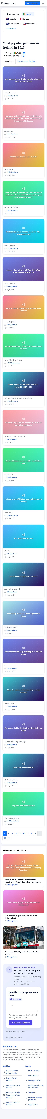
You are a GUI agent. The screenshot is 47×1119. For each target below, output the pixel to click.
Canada (26, 19)
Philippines (31, 24)
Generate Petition (22, 1023)
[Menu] (43, 3)
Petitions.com (8, 3)
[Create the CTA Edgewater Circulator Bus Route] (23, 943)
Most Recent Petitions (26, 61)
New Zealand (15, 24)
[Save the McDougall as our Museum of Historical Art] (23, 907)
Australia (13, 19)
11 (5, 838)
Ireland (29, 14)
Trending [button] (8, 61)
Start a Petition (32, 3)
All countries (14, 14)
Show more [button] (10, 28)
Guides (6, 1066)
